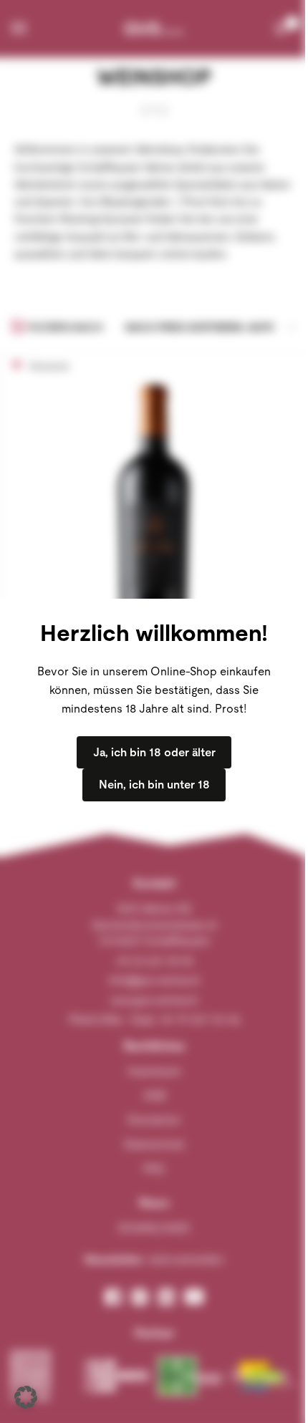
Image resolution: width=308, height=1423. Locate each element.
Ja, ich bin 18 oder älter (154, 752)
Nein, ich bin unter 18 (154, 784)
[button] (26, 1397)
